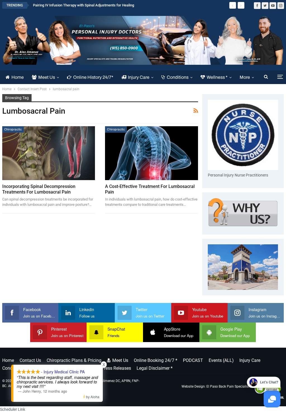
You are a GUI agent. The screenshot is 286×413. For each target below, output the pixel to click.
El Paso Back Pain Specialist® (229, 386)
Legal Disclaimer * (155, 368)
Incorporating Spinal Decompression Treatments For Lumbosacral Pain (38, 189)
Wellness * (217, 77)
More (245, 77)
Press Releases (116, 368)
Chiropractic (13, 129)
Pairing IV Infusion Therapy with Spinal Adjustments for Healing (83, 5)
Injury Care (138, 77)
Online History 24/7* (93, 77)
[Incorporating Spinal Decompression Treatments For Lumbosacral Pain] (48, 153)
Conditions (178, 77)
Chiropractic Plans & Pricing (74, 360)
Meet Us (46, 77)
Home (17, 77)
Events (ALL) (221, 360)
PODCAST (193, 360)
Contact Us (30, 360)
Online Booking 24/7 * (155, 360)
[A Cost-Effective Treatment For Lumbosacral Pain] (151, 153)
